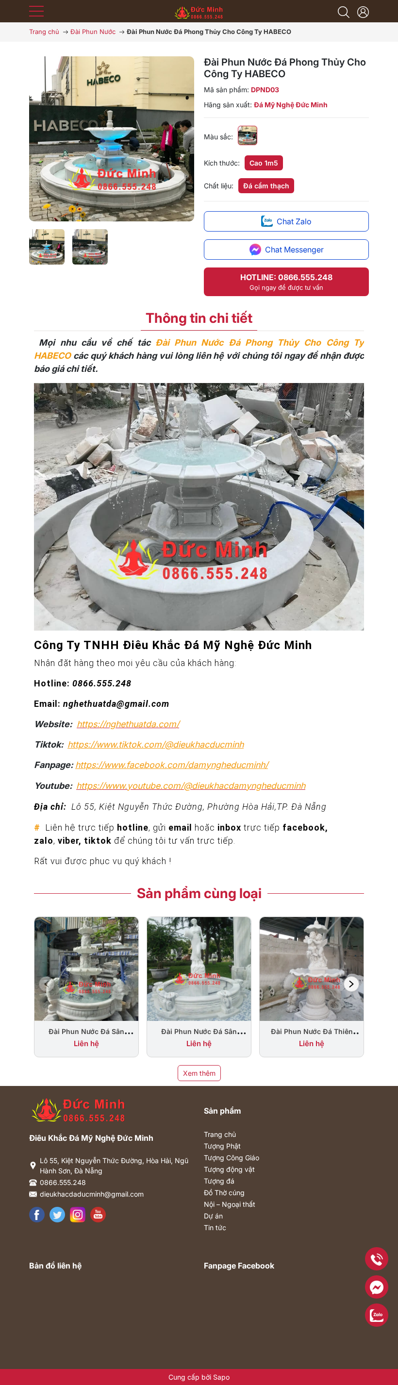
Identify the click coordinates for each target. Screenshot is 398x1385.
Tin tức (215, 1227)
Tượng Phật (222, 1146)
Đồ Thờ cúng (224, 1192)
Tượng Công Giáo (231, 1157)
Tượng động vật (229, 1169)
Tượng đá (219, 1181)
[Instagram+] (77, 1214)
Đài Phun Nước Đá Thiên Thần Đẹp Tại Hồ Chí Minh (311, 1036)
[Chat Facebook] (376, 1287)
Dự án (213, 1216)
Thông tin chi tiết (199, 318)
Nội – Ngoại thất (229, 1204)
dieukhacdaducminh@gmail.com (92, 1194)
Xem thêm (199, 1073)
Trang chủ (220, 1134)
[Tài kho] (363, 11)
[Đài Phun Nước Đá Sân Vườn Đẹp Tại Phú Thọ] (86, 968)
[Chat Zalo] (376, 1315)
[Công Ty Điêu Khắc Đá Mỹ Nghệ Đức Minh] (199, 10)
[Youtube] (98, 1214)
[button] (351, 984)
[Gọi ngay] (376, 1259)
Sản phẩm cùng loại (199, 893)
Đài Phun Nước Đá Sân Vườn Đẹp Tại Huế (199, 1036)
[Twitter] (57, 1214)
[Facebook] (37, 1214)
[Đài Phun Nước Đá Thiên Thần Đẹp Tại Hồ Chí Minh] (312, 968)
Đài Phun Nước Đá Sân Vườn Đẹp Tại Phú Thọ (86, 1036)
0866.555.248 (63, 1182)
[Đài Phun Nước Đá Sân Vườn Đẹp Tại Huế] (199, 968)
